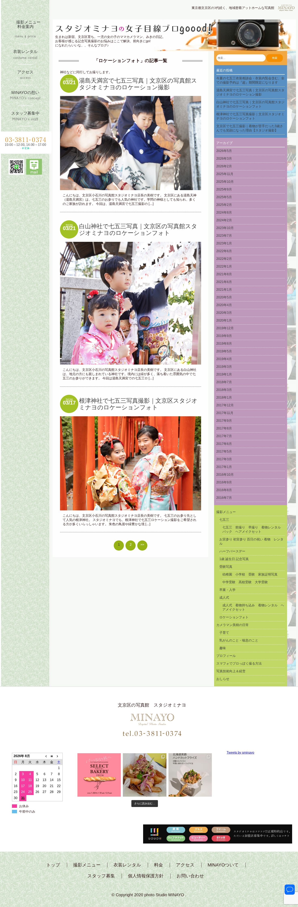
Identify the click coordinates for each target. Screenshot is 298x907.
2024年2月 (224, 220)
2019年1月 (224, 374)
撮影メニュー (226, 512)
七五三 (224, 519)
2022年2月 (224, 258)
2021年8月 (224, 274)
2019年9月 (224, 336)
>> (142, 544)
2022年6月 (224, 251)
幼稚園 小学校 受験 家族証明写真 (250, 574)
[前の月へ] (44, 756)
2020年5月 (224, 297)
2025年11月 (224, 174)
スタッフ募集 (101, 876)
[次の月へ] (59, 756)
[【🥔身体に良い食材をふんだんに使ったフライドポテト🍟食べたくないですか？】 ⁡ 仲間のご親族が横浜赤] (190, 775)
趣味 (222, 648)
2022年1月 (224, 266)
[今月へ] (51, 756)
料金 (158, 865)
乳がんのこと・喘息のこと (238, 640)
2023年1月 (224, 243)
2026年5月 (224, 151)
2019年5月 (224, 351)
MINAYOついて (223, 865)
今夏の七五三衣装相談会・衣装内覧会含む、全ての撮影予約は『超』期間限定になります (250, 80)
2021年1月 (224, 289)
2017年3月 (224, 459)
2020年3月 (224, 312)
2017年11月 (224, 413)
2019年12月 (225, 328)
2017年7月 (224, 436)
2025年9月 (224, 189)
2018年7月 (224, 382)
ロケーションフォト (234, 617)
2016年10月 (225, 474)
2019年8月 (224, 343)
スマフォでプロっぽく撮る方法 (239, 663)
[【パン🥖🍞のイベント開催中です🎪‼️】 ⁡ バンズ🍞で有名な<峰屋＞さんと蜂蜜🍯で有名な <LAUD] (99, 775)
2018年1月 (224, 397)
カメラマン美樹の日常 (232, 625)
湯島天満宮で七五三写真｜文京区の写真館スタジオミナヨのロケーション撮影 (138, 83)
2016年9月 (224, 482)
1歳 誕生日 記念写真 (234, 559)
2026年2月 (224, 166)
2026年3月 (224, 158)
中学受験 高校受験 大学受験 (245, 582)
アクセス (185, 865)
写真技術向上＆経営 (230, 671)
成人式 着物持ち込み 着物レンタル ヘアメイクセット (253, 607)
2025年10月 (225, 181)
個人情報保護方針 (146, 876)
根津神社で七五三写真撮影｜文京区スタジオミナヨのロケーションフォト (138, 404)
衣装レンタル (127, 865)
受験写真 (225, 566)
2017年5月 (224, 451)
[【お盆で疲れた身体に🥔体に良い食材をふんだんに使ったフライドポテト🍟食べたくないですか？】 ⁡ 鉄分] (144, 775)
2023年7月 (224, 235)
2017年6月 (224, 443)
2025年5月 (224, 197)
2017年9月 (224, 420)
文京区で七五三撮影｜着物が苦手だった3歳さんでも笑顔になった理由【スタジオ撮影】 (249, 128)
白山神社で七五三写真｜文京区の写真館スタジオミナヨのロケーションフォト (138, 229)
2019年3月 (224, 366)
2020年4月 (224, 305)
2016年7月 (224, 497)
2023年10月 (225, 228)
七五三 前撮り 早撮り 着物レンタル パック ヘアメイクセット (253, 529)
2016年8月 (224, 490)
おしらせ (222, 679)
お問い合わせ (190, 876)
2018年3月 (224, 390)
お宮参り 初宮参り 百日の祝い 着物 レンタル (251, 541)
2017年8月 (224, 428)
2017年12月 (225, 405)
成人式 (224, 597)
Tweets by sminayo (240, 752)
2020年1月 (224, 320)
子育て (224, 632)
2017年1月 (224, 467)
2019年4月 (224, 359)
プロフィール (226, 655)
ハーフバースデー (232, 551)
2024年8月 (224, 212)
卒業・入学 (227, 590)
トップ (53, 865)
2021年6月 (224, 282)
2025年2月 (224, 205)
